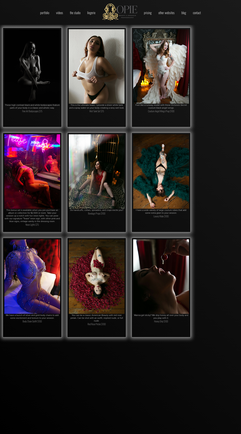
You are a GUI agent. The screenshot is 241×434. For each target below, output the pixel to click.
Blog (183, 12)
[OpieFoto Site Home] (119, 12)
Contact (197, 12)
